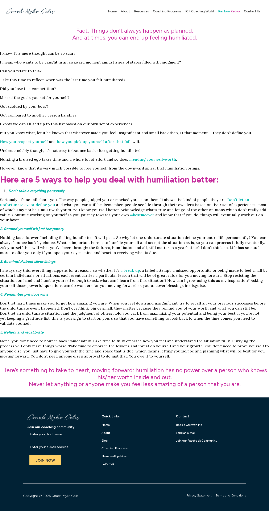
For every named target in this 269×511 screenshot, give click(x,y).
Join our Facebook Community (196, 440)
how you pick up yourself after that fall (94, 141)
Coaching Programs (167, 11)
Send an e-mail (185, 433)
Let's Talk (108, 464)
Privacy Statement (199, 495)
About (125, 11)
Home (112, 11)
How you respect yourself (24, 141)
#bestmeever (142, 214)
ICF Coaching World (199, 11)
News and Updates (114, 456)
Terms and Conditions (231, 495)
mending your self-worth (152, 159)
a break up (130, 270)
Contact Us (252, 11)
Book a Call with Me (189, 425)
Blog (105, 440)
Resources (141, 11)
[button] (45, 460)
